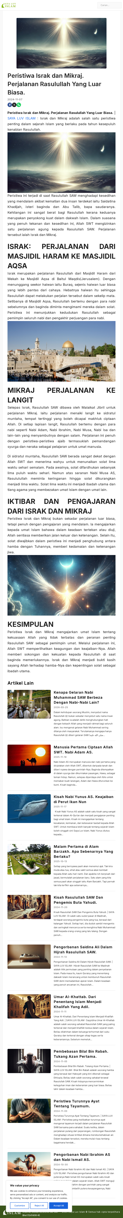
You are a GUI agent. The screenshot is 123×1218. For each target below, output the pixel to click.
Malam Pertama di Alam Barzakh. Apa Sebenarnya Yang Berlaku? (83, 851)
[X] (14, 105)
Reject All (39, 1205)
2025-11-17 (60, 806)
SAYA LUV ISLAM (22, 118)
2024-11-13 (60, 957)
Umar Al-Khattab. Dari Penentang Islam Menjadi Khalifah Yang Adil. (77, 1002)
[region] (39, 1196)
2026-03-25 (61, 707)
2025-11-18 (60, 757)
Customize (19, 1205)
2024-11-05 (60, 1061)
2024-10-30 (61, 1164)
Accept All (59, 1205)
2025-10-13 (60, 861)
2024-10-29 (61, 1214)
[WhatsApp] (18, 105)
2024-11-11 (60, 1011)
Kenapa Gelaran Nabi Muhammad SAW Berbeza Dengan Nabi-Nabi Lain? (78, 697)
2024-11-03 (60, 1111)
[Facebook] (10, 105)
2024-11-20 (60, 907)
